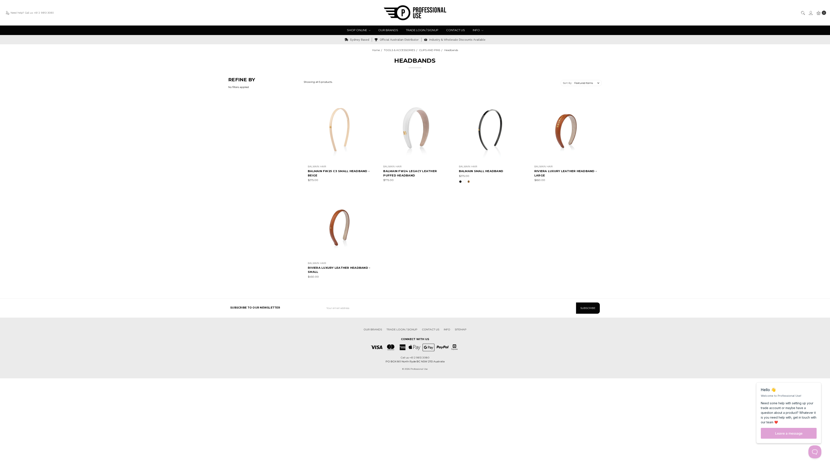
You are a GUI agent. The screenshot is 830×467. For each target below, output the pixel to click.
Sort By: (567, 83)
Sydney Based (359, 39)
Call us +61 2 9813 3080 (415, 357)
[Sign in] (810, 13)
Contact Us (455, 30)
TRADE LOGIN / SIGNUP (422, 30)
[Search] (802, 13)
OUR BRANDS (388, 30)
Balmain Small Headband (481, 171)
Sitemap (460, 329)
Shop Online (357, 30)
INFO (476, 30)
